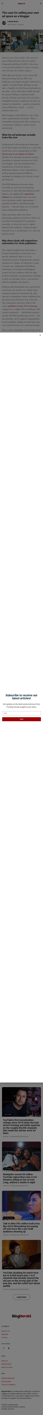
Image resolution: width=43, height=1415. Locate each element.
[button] (40, 335)
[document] (21, 707)
